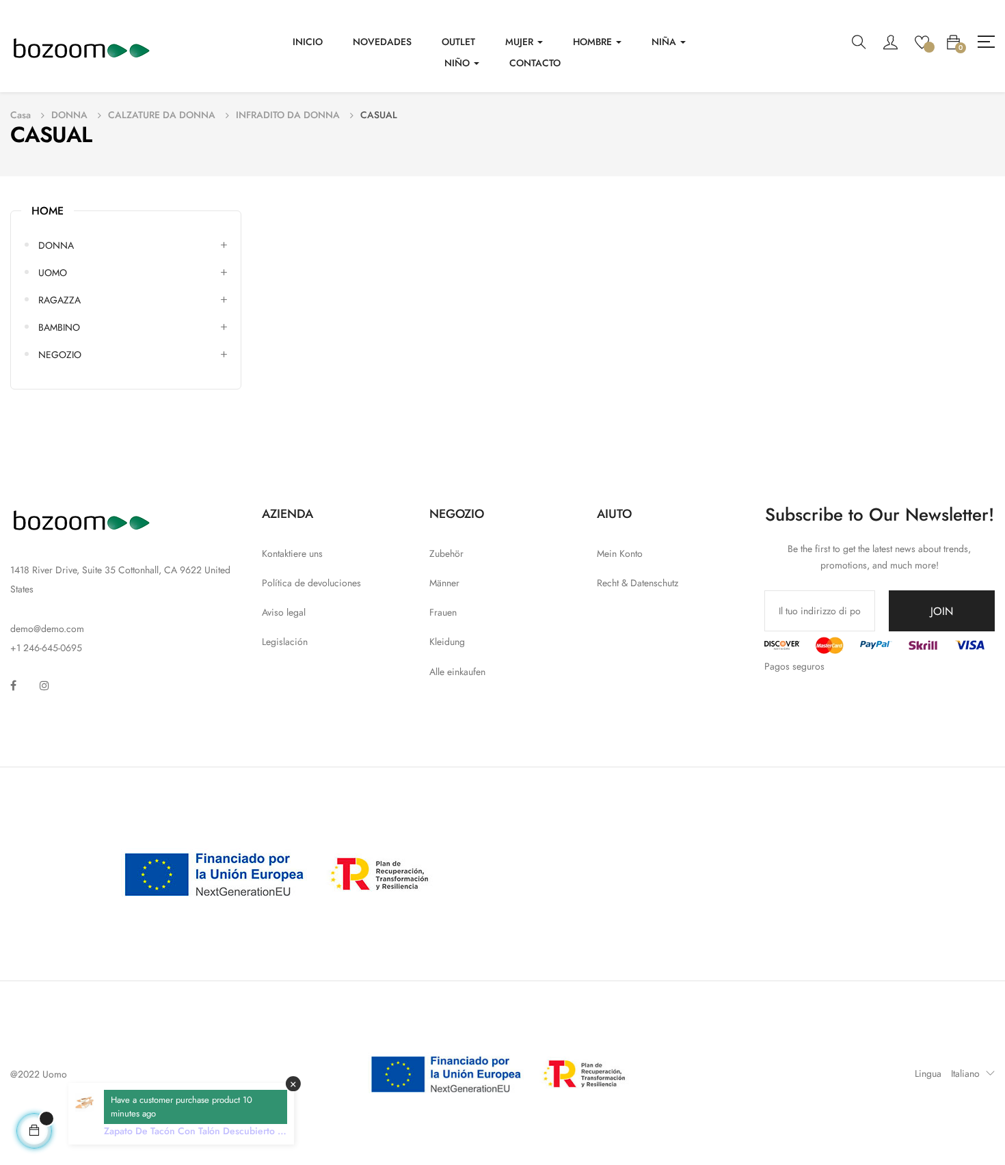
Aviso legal (284, 612)
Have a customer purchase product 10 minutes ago (181, 1106)
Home (47, 211)
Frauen (443, 612)
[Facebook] (13, 685)
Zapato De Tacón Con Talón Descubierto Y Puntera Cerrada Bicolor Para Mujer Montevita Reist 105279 (193, 1131)
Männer (444, 583)
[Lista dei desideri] (922, 41)
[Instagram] (44, 685)
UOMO (52, 272)
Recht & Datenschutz (637, 583)
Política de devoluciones (311, 583)
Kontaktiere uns (292, 553)
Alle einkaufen (457, 672)
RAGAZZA (59, 300)
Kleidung (447, 641)
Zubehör (446, 553)
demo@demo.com (47, 628)
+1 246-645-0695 (46, 648)
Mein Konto (620, 553)
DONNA (56, 245)
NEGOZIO (59, 354)
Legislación (285, 641)
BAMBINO (59, 327)
